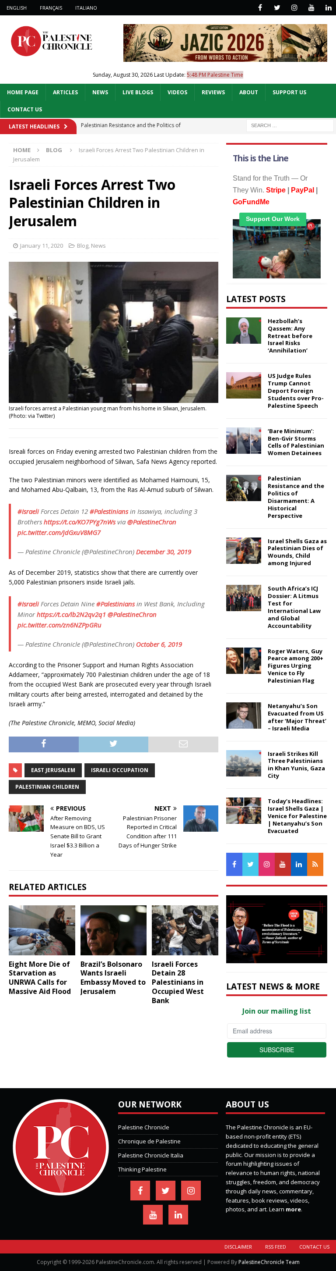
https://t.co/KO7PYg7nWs (80, 521)
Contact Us (24, 109)
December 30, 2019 (163, 551)
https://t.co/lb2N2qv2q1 (71, 614)
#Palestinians (109, 511)
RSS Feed (275, 1246)
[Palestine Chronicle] (61, 1191)
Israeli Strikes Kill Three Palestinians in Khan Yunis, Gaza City (296, 765)
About (248, 92)
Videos (177, 92)
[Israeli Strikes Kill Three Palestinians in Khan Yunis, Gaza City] (243, 763)
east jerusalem (53, 770)
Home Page (22, 92)
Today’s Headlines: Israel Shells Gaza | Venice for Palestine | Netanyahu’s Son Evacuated (297, 816)
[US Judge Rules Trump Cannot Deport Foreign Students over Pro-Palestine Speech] (243, 385)
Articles (65, 92)
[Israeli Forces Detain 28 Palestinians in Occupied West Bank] (185, 930)
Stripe (276, 190)
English (17, 7)
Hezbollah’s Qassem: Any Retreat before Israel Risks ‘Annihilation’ (290, 336)
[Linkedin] (328, 7)
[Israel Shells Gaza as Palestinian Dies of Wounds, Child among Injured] (243, 551)
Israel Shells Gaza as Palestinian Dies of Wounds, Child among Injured (297, 552)
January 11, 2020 (41, 245)
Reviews (213, 92)
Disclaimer (238, 1246)
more (293, 1209)
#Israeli (28, 511)
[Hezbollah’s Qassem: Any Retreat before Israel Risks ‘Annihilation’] (243, 330)
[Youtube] (311, 7)
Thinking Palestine (142, 1169)
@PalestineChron (151, 521)
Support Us (289, 92)
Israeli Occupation (119, 770)
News (100, 92)
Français (51, 7)
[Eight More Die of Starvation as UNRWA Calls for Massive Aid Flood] (42, 930)
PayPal (302, 190)
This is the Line (260, 158)
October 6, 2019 (159, 644)
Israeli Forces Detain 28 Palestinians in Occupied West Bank (178, 982)
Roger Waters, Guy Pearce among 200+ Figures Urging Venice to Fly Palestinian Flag (295, 666)
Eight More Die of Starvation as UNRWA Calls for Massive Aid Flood (40, 977)
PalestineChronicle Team (269, 1262)
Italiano (86, 7)
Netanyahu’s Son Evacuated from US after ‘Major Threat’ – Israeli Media (297, 717)
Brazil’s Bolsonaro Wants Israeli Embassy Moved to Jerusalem (113, 977)
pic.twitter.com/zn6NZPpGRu (60, 624)
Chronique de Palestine (149, 1141)
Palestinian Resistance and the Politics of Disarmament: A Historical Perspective (296, 496)
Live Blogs (137, 92)
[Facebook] (260, 7)
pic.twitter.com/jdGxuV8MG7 (59, 532)
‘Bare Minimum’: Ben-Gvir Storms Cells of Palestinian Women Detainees (296, 442)
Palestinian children (47, 786)
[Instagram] (294, 7)
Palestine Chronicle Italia (150, 1155)
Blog (82, 245)
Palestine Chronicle (143, 1127)
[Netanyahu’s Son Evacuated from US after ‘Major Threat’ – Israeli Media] (243, 715)
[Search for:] (290, 125)
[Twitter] (277, 7)
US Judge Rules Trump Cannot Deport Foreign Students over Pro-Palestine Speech (296, 390)
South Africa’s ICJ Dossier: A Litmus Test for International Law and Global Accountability (294, 606)
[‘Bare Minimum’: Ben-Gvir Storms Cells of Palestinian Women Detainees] (243, 440)
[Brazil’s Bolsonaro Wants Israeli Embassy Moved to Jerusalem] (113, 930)
